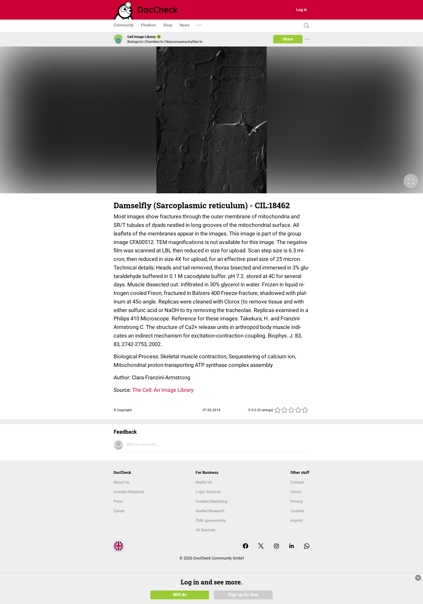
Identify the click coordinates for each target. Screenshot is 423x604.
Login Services (208, 491)
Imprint (296, 520)
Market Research (210, 511)
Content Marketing (211, 501)
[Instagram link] (276, 546)
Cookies (297, 511)
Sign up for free (243, 594)
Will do (180, 594)
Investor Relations (129, 491)
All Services (205, 530)
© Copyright (123, 410)
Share (288, 39)
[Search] (305, 26)
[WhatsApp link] (306, 546)
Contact (297, 482)
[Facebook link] (245, 546)
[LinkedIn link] (291, 546)
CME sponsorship (211, 520)
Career (119, 511)
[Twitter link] (261, 546)
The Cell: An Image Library (162, 390)
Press (118, 501)
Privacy (296, 501)
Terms (295, 491)
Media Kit (204, 482)
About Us (121, 482)
